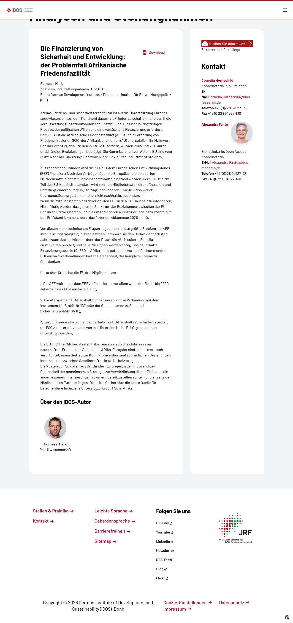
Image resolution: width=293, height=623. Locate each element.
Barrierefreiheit (110, 531)
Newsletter (165, 550)
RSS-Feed (164, 559)
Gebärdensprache (113, 520)
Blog (160, 569)
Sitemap (103, 541)
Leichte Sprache (111, 510)
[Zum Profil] (242, 133)
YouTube (163, 532)
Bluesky (163, 523)
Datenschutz (231, 602)
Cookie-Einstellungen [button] (185, 602)
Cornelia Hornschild (217, 80)
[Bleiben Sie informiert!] (227, 43)
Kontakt (41, 520)
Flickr (161, 578)
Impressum (174, 609)
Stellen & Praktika (51, 510)
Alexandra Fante (214, 124)
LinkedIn (163, 541)
